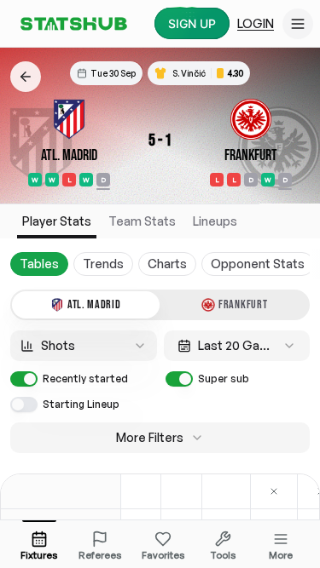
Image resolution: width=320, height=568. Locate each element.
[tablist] (160, 305)
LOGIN (255, 23)
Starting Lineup (81, 404)
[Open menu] (297, 24)
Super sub (223, 378)
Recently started (85, 378)
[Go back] (25, 76)
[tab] (86, 304)
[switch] (24, 379)
